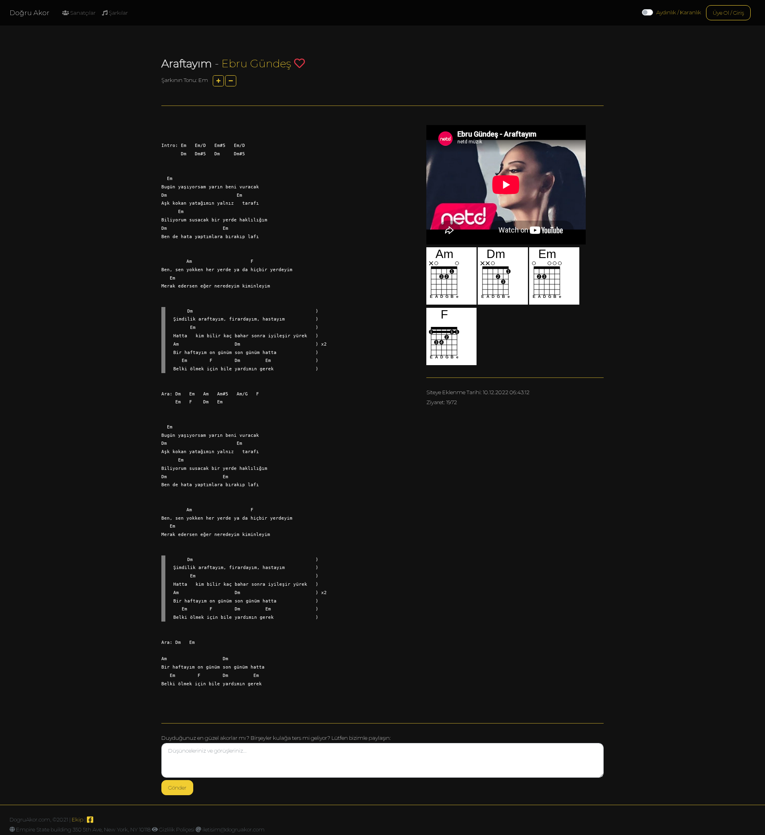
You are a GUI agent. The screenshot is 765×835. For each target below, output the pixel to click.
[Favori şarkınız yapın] (299, 63)
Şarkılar (118, 13)
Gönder (177, 787)
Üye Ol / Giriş (728, 13)
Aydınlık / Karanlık (678, 12)
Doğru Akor (29, 13)
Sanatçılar (82, 13)
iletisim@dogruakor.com (233, 829)
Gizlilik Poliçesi (176, 829)
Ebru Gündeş (256, 63)
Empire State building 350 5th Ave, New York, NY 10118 (83, 829)
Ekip (77, 819)
